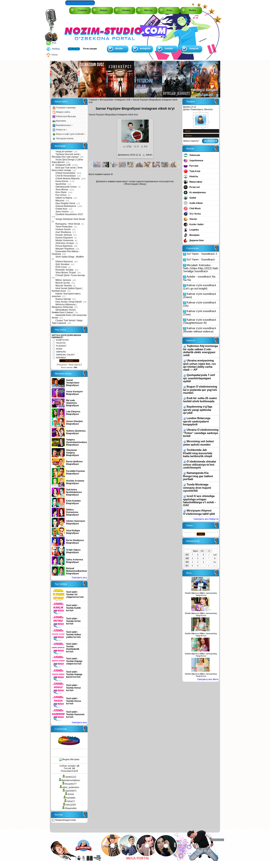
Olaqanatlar (71, 808)
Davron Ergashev (64, 237)
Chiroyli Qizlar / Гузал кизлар (70, 275)
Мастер (148, 10)
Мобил (192, 10)
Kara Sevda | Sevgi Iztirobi (68, 301)
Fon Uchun (60, 195)
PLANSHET (61, 346)
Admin (149, 155)
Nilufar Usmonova (64, 240)
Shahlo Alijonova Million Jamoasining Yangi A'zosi (201, 594)
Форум (103, 10)
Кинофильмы (63, 125)
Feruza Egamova (64, 246)
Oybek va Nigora (63, 198)
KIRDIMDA (61, 357)
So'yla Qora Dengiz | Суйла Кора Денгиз (67, 160)
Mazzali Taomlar (63, 285)
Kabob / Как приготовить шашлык (66, 295)
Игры (169, 10)
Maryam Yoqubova (64, 248)
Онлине (126, 10)
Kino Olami (60, 192)
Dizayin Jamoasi (63, 235)
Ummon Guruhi (63, 229)
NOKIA (59, 349)
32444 (71, 794)
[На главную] (81, 30)
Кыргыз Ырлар (63, 299)
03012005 (71, 805)
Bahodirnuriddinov (71, 780)
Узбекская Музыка (65, 116)
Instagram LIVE (63, 165)
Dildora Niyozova (64, 261)
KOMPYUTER (62, 340)
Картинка (60, 121)
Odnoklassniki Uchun (66, 186)
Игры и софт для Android (69, 134)
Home (55, 54)
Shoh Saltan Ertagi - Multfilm (69, 256)
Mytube (119, 48)
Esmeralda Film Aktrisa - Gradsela (66, 252)
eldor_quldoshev (70, 787)
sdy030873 (70, 791)
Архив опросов (74, 365)
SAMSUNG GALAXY (65, 355)
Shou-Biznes (61, 189)
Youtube (168, 48)
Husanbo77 (71, 784)
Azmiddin (70, 798)
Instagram (145, 48)
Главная (82, 10)
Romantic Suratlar (64, 270)
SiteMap (56, 49)
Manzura (59, 200)
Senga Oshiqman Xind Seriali (70, 219)
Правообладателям (65, 820)
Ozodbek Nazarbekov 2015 (69, 214)
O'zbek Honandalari (65, 173)
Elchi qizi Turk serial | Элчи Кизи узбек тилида (67, 169)
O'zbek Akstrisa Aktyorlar (67, 178)
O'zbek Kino (61, 209)
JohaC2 (71, 801)
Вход (74, 49)
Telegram (194, 48)
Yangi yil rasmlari (64, 151)
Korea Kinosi (61, 181)
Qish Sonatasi (62, 264)
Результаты (62, 365)
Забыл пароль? (191, 141)
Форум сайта (62, 112)
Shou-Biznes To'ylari (65, 272)
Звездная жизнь (64, 138)
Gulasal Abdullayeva (65, 206)
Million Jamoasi (63, 280)
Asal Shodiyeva (63, 232)
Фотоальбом (106, 99)
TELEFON (60, 343)
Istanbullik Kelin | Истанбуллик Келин (69, 316)
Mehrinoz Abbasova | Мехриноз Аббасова (64, 305)
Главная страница (65, 107)
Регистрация (90, 48)
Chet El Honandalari (65, 175)
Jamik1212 (70, 777)
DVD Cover (61, 267)
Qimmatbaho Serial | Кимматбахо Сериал (64, 311)
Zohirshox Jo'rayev (64, 243)
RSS (54, 43)
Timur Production (64, 226)
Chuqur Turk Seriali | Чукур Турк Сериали (67, 321)
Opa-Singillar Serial (65, 203)
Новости (60, 129)
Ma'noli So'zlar (62, 283)
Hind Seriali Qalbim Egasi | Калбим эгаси (67, 289)
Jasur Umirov (62, 211)
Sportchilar (60, 184)
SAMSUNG (61, 352)
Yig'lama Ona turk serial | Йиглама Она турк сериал (66, 155)
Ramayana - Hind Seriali (67, 224)
